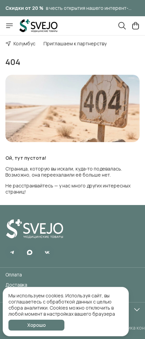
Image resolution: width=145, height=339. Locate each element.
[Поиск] (122, 26)
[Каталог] (9, 26)
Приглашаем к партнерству (75, 43)
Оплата (13, 275)
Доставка (16, 285)
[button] (12, 252)
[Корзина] (136, 26)
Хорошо (36, 325)
